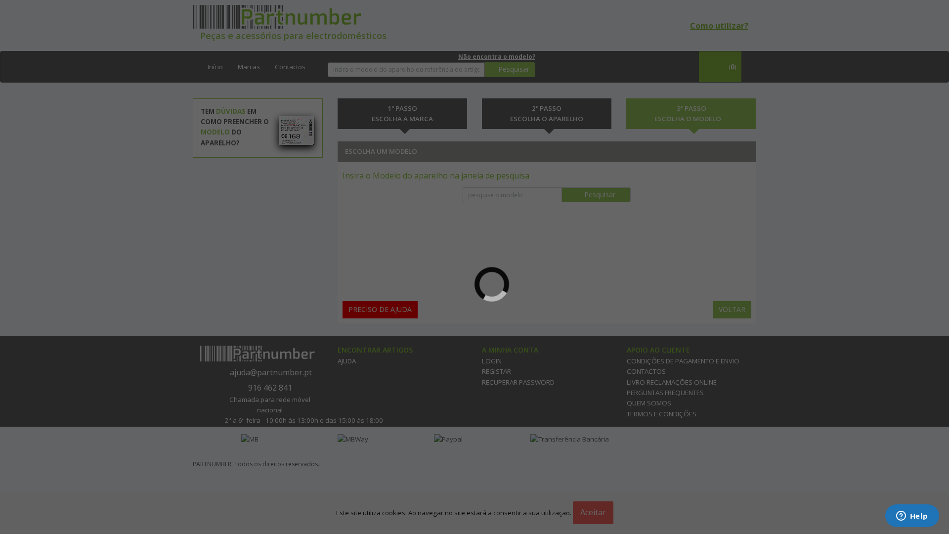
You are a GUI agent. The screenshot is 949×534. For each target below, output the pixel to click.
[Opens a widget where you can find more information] (912, 516)
